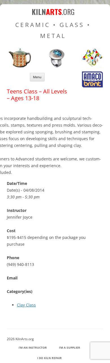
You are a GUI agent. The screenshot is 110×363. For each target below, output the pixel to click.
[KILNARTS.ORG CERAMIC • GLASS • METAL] (55, 66)
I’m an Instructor (33, 347)
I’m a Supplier (69, 347)
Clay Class (26, 305)
